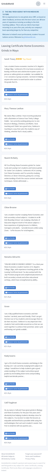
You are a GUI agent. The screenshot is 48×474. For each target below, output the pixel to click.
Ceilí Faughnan (10, 402)
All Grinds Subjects (7, 456)
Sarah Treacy (17, 59)
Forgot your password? (33, 454)
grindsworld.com (29, 37)
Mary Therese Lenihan (13, 108)
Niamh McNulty (11, 158)
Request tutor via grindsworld (17, 94)
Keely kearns (9, 355)
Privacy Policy (30, 459)
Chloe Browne (10, 207)
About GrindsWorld (8, 454)
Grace (6, 306)
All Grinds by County (8, 459)
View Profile (11, 90)
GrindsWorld (7, 3)
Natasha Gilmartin (12, 257)
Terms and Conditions (32, 456)
